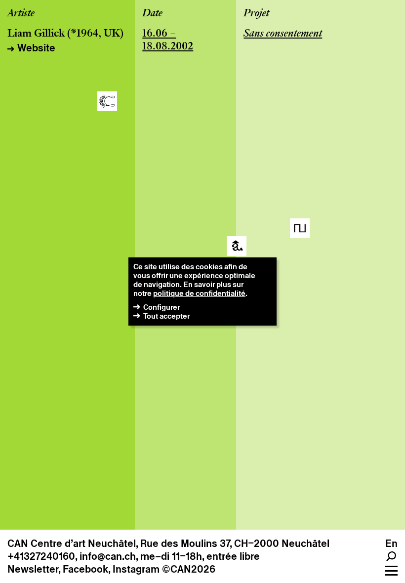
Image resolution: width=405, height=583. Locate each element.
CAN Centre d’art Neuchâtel (71, 543)
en (391, 543)
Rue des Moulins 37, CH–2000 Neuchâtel (234, 543)
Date (152, 14)
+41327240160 (41, 556)
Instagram (136, 569)
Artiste (21, 14)
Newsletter (32, 569)
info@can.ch (108, 556)
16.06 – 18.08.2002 (167, 40)
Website (36, 48)
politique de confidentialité (199, 293)
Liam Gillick (36, 34)
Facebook (85, 569)
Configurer (161, 307)
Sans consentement (282, 34)
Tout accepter (166, 316)
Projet (256, 14)
